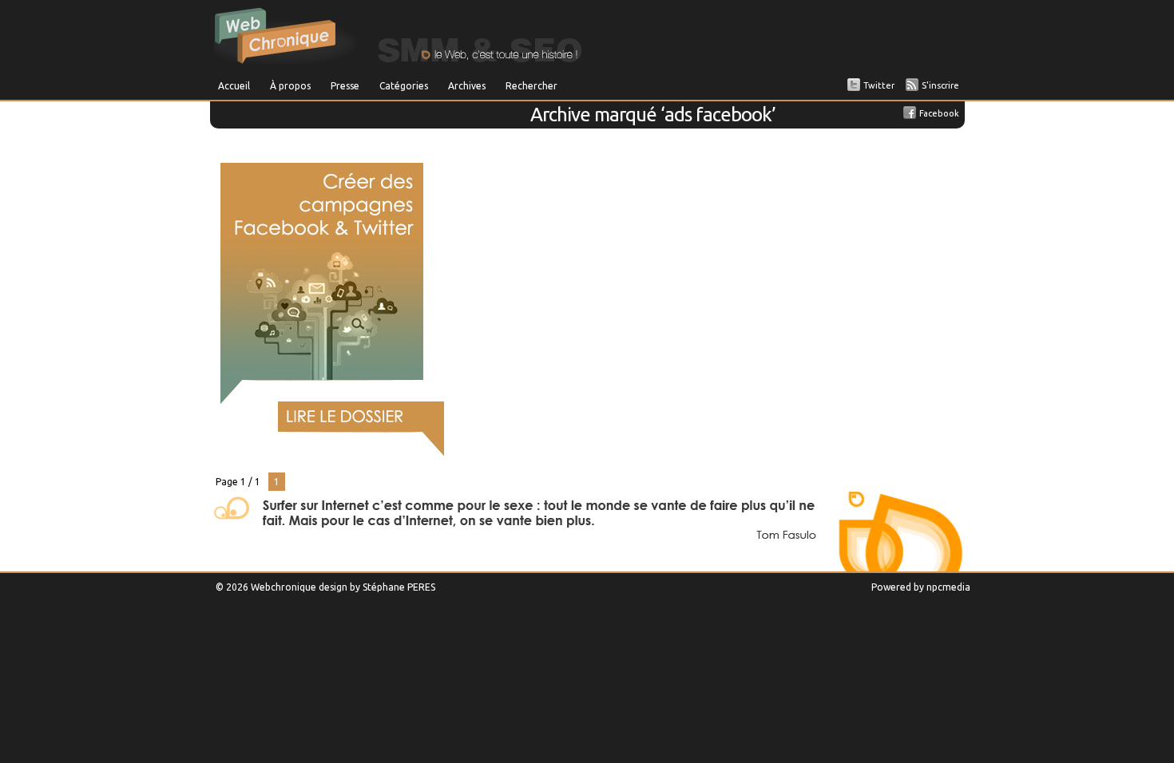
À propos (290, 86)
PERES (421, 587)
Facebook (939, 113)
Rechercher (531, 86)
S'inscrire (940, 85)
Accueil (234, 86)
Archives (467, 86)
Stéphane (384, 587)
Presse (345, 86)
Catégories (403, 86)
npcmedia (948, 587)
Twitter (878, 85)
